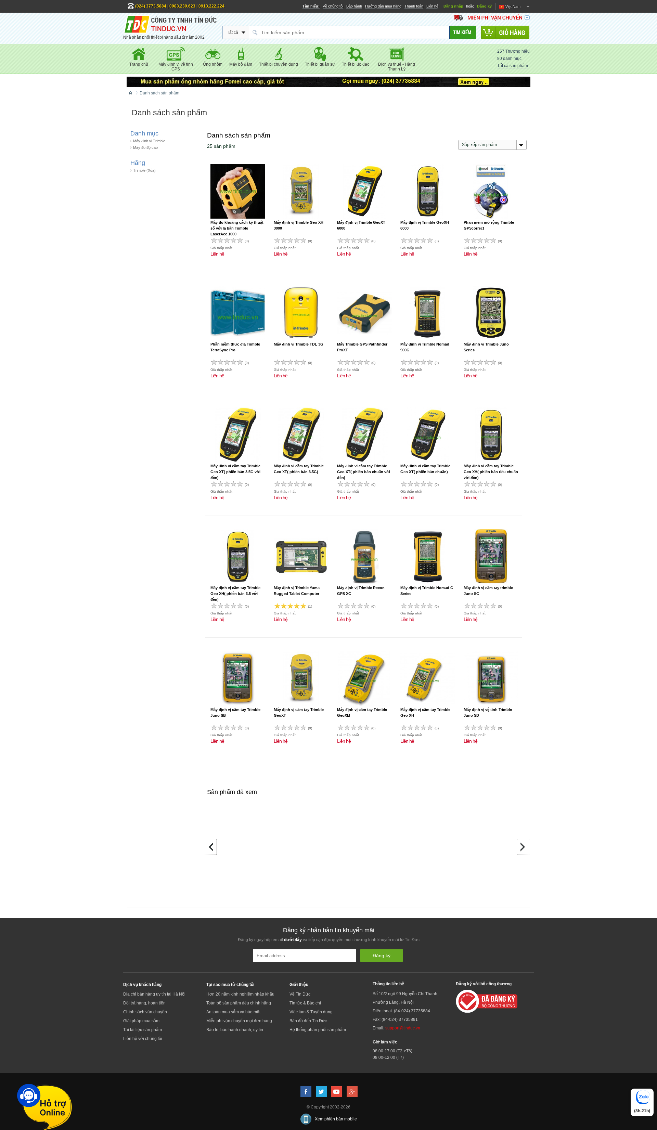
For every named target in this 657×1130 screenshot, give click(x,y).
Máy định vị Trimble (149, 141)
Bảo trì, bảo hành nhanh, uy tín (234, 1029)
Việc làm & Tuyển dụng (311, 1012)
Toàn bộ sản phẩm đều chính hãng (238, 1003)
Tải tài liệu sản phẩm (142, 1029)
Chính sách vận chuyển (145, 1012)
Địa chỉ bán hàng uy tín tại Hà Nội (154, 994)
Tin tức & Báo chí (305, 1003)
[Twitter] (321, 1091)
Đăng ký (484, 6)
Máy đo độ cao (145, 147)
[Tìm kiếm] (463, 32)
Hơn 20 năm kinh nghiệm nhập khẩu (240, 994)
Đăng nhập (453, 6)
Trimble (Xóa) (144, 170)
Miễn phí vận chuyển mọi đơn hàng (239, 1020)
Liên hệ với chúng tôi (142, 1038)
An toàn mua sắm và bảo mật (233, 1012)
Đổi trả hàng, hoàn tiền (144, 1003)
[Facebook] (305, 1091)
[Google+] (352, 1091)
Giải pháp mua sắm (141, 1020)
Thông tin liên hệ (388, 984)
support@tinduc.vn (402, 1028)
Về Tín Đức (299, 994)
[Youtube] (336, 1091)
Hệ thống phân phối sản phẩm (317, 1029)
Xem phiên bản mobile (336, 1119)
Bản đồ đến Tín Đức (308, 1020)
